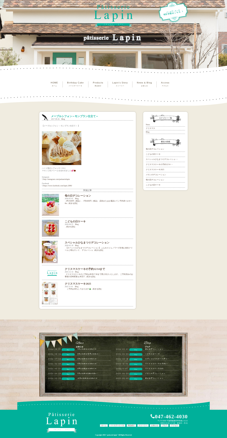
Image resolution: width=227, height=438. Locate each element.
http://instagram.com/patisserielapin (56, 179)
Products (98, 84)
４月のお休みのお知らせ (87, 378)
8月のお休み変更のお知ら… (88, 354)
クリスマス (150, 128)
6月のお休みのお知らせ (87, 368)
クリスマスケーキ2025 (155, 170)
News (148, 125)
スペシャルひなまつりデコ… (157, 359)
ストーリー (143, 425)
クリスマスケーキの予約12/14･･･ (159, 164)
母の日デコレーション (155, 149)
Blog (63, 119)
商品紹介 (131, 425)
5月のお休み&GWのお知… (87, 373)
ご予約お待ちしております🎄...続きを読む (83, 289)
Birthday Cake (75, 84)
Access (165, 84)
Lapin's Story (120, 84)
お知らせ (154, 425)
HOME (54, 84)
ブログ (164, 425)
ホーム (103, 425)
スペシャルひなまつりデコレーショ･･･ (162, 159)
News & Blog (144, 84)
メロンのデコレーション (156, 175)
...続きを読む (70, 227)
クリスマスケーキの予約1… (156, 363)
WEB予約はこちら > (173, 12)
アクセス (174, 425)
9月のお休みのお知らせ (87, 349)
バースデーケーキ (117, 425)
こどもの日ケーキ (153, 154)
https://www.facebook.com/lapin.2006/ (57, 186)
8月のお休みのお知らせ (87, 359)
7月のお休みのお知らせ (87, 363)
